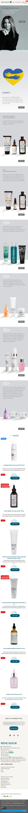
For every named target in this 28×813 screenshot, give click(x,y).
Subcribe (14, 728)
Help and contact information (7, 776)
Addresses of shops (5, 779)
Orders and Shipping (5, 778)
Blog (2, 770)
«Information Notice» (17, 803)
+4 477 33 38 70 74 (5, 757)
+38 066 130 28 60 (4, 754)
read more (22, 21)
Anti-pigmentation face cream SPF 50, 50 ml (14, 465)
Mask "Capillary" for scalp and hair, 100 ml (14, 511)
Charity (2, 771)
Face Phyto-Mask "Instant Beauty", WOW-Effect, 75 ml (14, 603)
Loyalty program (4, 781)
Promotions (3, 785)
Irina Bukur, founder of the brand (7, 767)
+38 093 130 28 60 (4, 755)
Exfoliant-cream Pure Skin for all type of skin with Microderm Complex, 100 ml (14, 557)
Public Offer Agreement (6, 784)
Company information (5, 768)
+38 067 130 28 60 (4, 752)
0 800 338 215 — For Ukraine (7, 751)
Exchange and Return (5, 782)
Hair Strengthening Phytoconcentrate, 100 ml (14, 648)
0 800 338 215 (19, 2)
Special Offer (3, 787)
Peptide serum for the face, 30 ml (14, 694)
